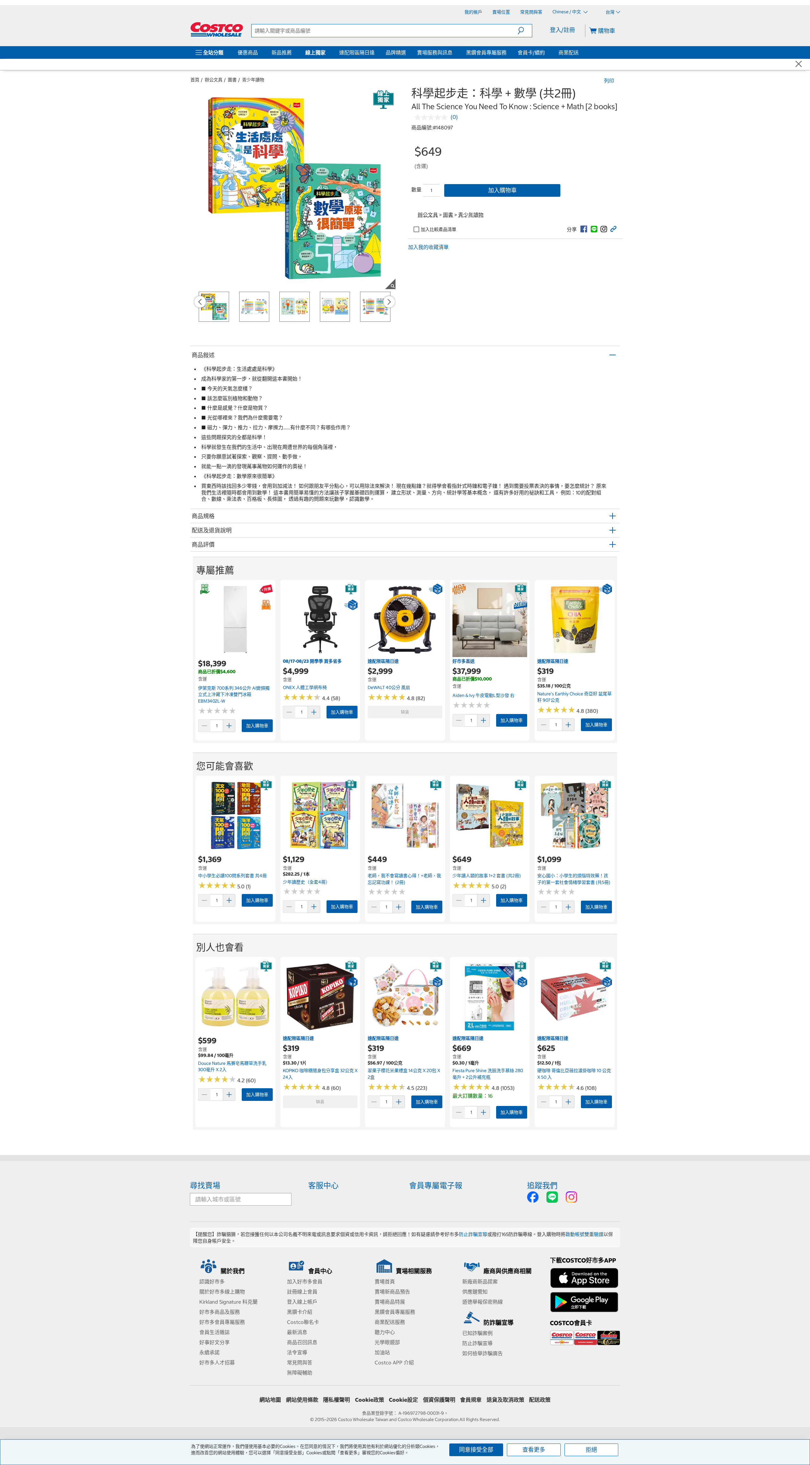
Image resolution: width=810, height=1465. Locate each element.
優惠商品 (248, 52)
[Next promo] (389, 302)
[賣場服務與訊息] (453, 52)
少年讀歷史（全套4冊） (306, 882)
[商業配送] (580, 52)
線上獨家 (315, 52)
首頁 (194, 80)
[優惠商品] (259, 52)
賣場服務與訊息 (434, 52)
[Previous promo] (200, 302)
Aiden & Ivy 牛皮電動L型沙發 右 (483, 695)
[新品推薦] (293, 52)
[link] (584, 229)
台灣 (610, 12)
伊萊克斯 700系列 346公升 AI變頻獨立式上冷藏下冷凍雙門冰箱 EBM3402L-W (234, 694)
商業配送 (568, 52)
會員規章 (471, 1399)
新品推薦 (281, 52)
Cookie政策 (369, 1399)
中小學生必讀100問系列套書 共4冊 (232, 875)
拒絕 (591, 1449)
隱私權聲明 (336, 1399)
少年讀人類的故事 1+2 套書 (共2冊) (486, 875)
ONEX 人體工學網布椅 (305, 687)
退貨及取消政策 (505, 1399)
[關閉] (798, 64)
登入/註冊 (562, 30)
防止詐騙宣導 (473, 1234)
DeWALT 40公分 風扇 (389, 687)
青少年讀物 (253, 80)
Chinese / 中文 (567, 12)
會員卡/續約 (531, 52)
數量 (416, 189)
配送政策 (540, 1399)
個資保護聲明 (439, 1399)
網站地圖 (270, 1399)
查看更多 (533, 1449)
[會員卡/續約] (546, 52)
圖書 (232, 80)
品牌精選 (396, 52)
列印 (609, 81)
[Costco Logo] (217, 29)
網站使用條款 (302, 1399)
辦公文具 (213, 80)
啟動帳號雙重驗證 (584, 1234)
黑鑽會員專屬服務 (486, 52)
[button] (525, 30)
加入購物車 (502, 190)
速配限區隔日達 (357, 52)
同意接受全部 (476, 1449)
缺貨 (405, 712)
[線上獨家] (327, 52)
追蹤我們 (542, 1185)
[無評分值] (432, 117)
